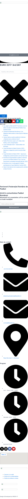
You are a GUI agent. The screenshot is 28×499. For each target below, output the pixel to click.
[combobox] (14, 71)
